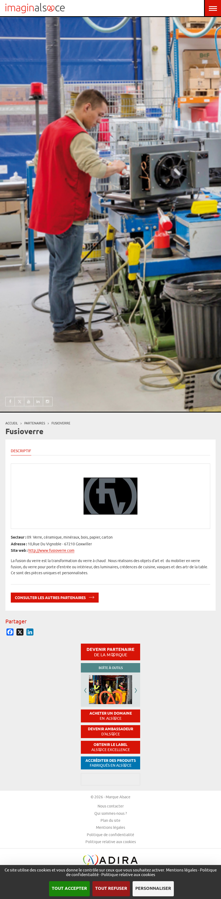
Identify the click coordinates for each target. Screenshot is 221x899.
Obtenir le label (110, 747)
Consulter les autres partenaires (51, 598)
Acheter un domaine (110, 716)
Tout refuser (111, 888)
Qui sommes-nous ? (110, 813)
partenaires (34, 423)
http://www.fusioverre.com (51, 550)
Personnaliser (153, 888)
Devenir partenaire (110, 652)
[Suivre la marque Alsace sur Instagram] (48, 401)
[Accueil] (35, 8)
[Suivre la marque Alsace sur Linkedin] (38, 401)
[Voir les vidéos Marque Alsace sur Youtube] (29, 401)
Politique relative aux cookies (110, 842)
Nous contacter (111, 806)
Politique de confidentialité (110, 835)
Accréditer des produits (110, 763)
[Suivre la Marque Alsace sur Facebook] (10, 401)
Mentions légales (110, 827)
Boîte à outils (111, 668)
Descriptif (21, 451)
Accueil (11, 423)
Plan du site (110, 820)
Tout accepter (69, 888)
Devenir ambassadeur (110, 731)
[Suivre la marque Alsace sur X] (19, 401)
